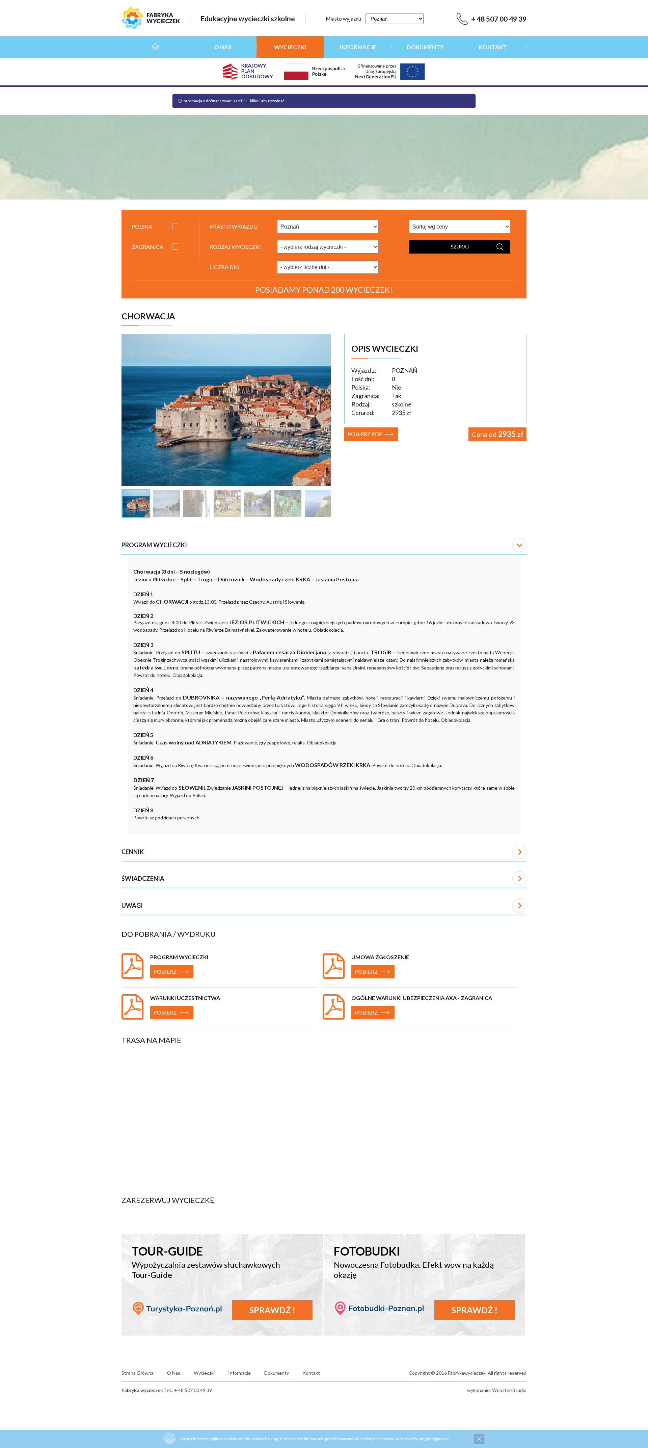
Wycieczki (290, 47)
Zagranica (147, 246)
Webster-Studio (509, 1390)
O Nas (223, 47)
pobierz (165, 971)
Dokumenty (425, 47)
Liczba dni (225, 267)
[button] (324, 545)
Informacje (358, 47)
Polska (142, 226)
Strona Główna (155, 47)
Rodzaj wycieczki (235, 246)
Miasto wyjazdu (343, 19)
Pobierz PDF (365, 434)
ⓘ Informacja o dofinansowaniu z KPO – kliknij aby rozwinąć (231, 100)
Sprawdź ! (272, 1310)
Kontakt (493, 47)
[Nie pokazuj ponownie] (479, 1439)
